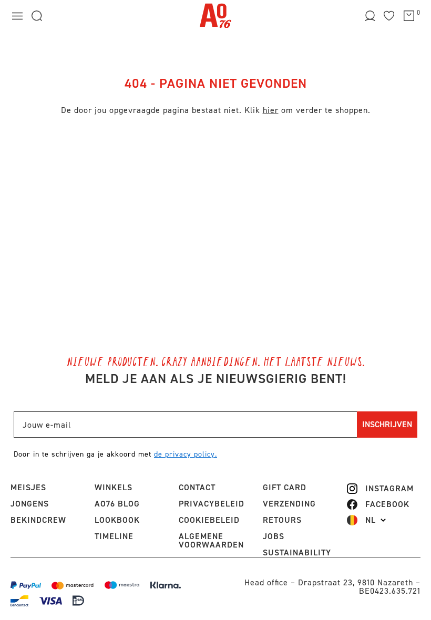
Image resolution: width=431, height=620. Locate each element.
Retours (282, 519)
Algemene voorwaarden (211, 540)
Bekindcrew (38, 519)
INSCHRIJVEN (387, 424)
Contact (197, 487)
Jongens (30, 503)
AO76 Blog (117, 503)
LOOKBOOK (117, 519)
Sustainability (297, 552)
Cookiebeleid (209, 519)
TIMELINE (114, 536)
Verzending (289, 503)
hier (271, 110)
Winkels (113, 487)
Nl (370, 520)
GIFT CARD (284, 487)
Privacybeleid (211, 503)
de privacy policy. (185, 454)
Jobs (273, 536)
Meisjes (28, 487)
